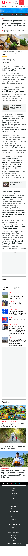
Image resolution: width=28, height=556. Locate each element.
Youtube (25, 14)
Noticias (4, 6)
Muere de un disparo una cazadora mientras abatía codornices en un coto (5, 295)
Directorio (14, 516)
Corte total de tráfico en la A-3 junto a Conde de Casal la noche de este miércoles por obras (5, 340)
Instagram (11, 14)
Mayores (3, 444)
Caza (10, 293)
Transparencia (14, 514)
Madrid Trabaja (13, 309)
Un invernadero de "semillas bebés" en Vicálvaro (6, 107)
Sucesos (11, 301)
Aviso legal (14, 538)
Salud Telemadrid (14, 10)
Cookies (14, 540)
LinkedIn (21, 14)
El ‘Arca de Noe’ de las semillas (6, 184)
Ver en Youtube (24, 483)
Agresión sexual (14, 324)
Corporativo (14, 506)
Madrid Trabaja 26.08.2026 (5, 320)
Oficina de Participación (14, 532)
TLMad (11, 6)
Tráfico (11, 338)
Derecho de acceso (14, 522)
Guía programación (14, 501)
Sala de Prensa (14, 508)
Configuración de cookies (14, 543)
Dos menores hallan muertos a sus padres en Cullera (5, 303)
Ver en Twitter (7, 484)
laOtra (14, 498)
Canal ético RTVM (14, 530)
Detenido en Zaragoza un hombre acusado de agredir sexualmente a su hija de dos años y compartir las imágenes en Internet (5, 327)
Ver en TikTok (16, 484)
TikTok (16, 14)
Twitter (7, 14)
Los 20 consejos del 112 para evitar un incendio (13, 412)
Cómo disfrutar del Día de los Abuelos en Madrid (13, 435)
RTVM (14, 488)
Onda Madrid (18, 6)
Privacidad (14, 535)
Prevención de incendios (9, 421)
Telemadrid (14, 493)
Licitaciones (14, 527)
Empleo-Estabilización (14, 524)
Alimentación (5, 468)
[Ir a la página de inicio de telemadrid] (8, 2)
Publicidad (14, 519)
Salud (4, 18)
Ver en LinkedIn (20, 483)
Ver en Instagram (11, 483)
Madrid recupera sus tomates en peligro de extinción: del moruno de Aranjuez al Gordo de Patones (14, 459)
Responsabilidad (14, 511)
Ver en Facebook (3, 484)
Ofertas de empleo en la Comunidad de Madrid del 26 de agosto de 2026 (5, 311)
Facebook (2, 14)
